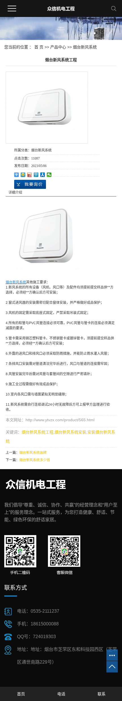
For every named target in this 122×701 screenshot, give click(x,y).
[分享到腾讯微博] (36, 174)
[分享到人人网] (42, 174)
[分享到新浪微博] (29, 174)
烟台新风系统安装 (70, 432)
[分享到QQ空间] (23, 174)
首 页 (38, 47)
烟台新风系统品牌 (33, 453)
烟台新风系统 (85, 47)
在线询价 (30, 184)
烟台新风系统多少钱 (34, 460)
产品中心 (58, 47)
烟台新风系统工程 (37, 432)
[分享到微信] (49, 174)
